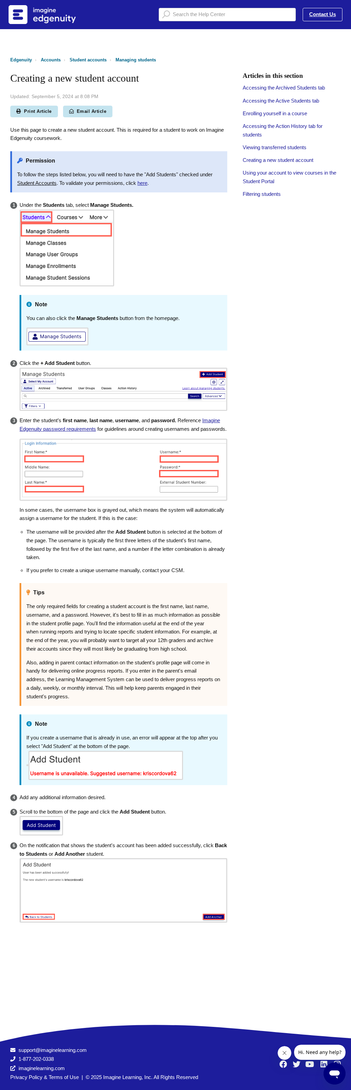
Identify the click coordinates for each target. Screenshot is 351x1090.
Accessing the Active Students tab (281, 101)
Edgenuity (21, 59)
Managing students (136, 59)
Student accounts (88, 59)
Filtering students (262, 194)
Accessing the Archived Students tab (284, 88)
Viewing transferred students (274, 147)
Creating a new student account (278, 160)
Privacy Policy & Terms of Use (44, 1077)
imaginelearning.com (42, 1068)
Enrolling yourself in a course (275, 113)
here (142, 183)
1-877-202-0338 (36, 1059)
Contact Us (322, 14)
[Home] (51, 14)
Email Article (92, 111)
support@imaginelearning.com (53, 1050)
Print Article (38, 111)
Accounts (51, 59)
